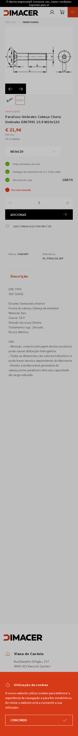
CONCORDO (19, 720)
